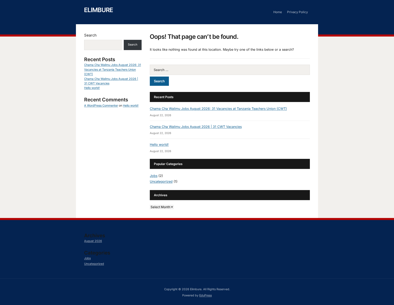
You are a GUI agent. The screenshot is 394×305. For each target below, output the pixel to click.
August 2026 (93, 241)
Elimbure (98, 10)
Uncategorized (161, 181)
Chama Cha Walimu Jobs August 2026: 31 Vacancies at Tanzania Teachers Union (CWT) (218, 109)
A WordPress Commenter (101, 105)
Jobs (153, 176)
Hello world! (159, 144)
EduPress (205, 295)
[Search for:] (230, 70)
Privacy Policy (297, 12)
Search (90, 35)
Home (277, 12)
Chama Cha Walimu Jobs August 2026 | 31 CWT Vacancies (196, 127)
